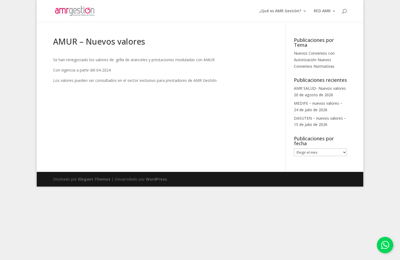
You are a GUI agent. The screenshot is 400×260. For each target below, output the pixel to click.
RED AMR (322, 11)
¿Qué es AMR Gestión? (280, 11)
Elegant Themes (94, 179)
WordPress (156, 179)
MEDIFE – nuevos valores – (318, 103)
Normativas (323, 66)
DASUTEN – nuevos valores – (320, 118)
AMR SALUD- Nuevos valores (320, 88)
